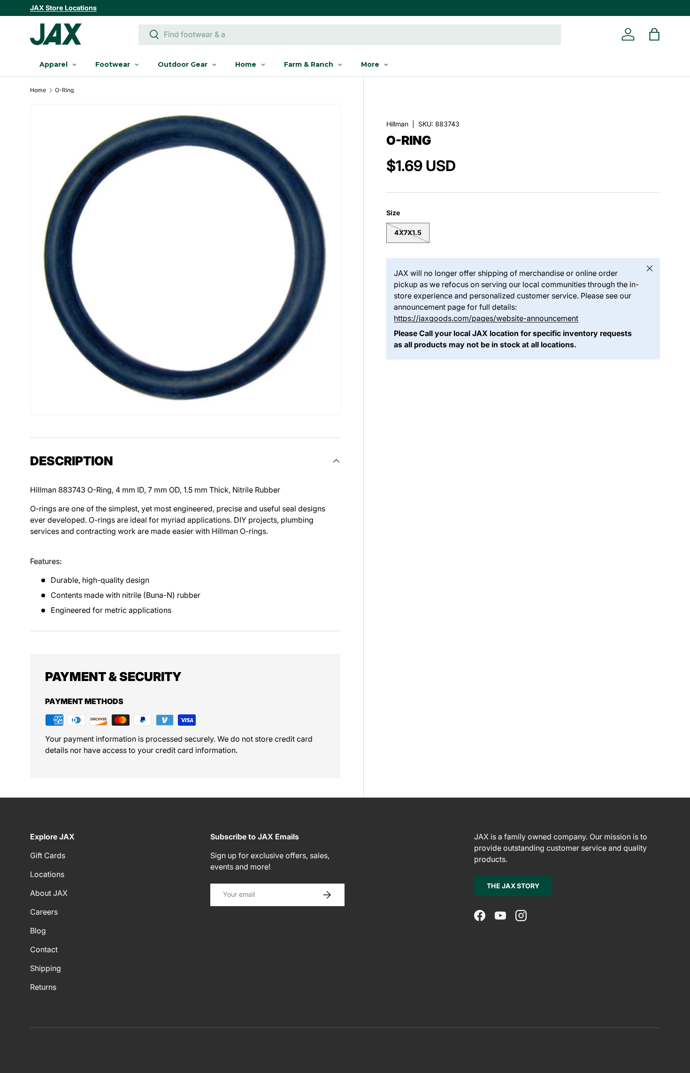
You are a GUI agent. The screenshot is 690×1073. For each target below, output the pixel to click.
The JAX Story (513, 886)
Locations (47, 874)
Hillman (397, 124)
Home (38, 90)
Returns (43, 987)
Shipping (45, 968)
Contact (44, 949)
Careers (44, 911)
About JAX (49, 893)
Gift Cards (47, 855)
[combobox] (349, 34)
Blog (38, 930)
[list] (185, 259)
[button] (654, 34)
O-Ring (64, 90)
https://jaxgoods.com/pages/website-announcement (486, 318)
